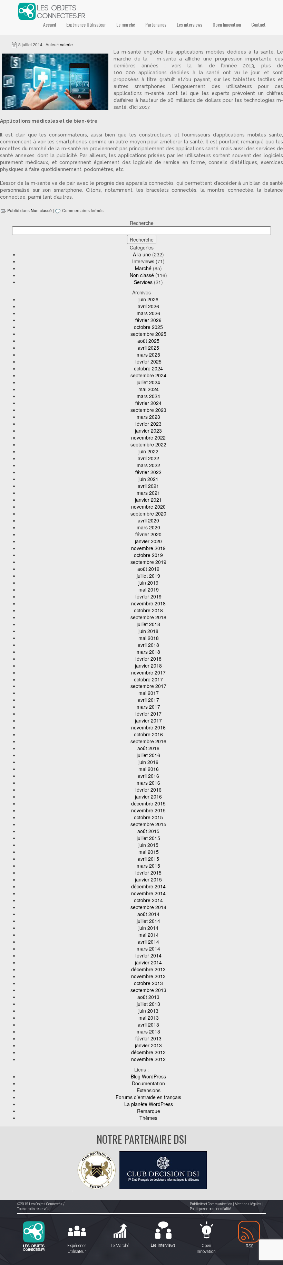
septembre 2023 (148, 409)
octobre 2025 (148, 326)
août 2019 (148, 568)
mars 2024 (148, 396)
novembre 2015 (148, 810)
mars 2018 (148, 651)
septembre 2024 (148, 375)
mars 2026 (148, 313)
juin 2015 (148, 844)
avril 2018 (148, 644)
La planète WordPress (148, 1104)
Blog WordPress (148, 1076)
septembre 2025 (148, 333)
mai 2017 (148, 692)
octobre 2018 (148, 610)
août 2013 (148, 996)
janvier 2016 (148, 796)
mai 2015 (148, 851)
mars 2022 (148, 465)
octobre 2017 (148, 679)
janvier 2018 (148, 665)
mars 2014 (148, 948)
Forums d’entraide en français (148, 1097)
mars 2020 (148, 527)
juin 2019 (148, 582)
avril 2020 (148, 520)
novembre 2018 (148, 603)
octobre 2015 (148, 817)
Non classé (41, 210)
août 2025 (148, 340)
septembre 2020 (148, 513)
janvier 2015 (148, 879)
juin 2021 (148, 478)
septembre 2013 (148, 989)
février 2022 (148, 472)
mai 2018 (148, 637)
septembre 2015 (148, 824)
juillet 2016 (148, 755)
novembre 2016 (148, 727)
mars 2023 (148, 416)
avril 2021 (148, 485)
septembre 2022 (148, 444)
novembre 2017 (148, 672)
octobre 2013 (148, 983)
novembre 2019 (148, 548)
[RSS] (249, 1232)
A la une (142, 254)
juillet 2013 (148, 1003)
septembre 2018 (148, 617)
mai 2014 (148, 934)
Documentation (148, 1083)
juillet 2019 (148, 575)
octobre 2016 (148, 734)
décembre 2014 (148, 886)
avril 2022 (148, 458)
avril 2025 (148, 347)
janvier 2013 (148, 1045)
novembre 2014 (148, 893)
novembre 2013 (148, 976)
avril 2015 (148, 858)
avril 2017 (148, 699)
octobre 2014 (148, 900)
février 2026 (148, 320)
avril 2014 (148, 941)
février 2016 (148, 789)
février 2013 (148, 1038)
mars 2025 (148, 354)
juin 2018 (148, 630)
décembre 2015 (148, 803)
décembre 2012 (148, 1052)
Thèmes (148, 1117)
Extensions (148, 1090)
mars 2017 (148, 706)
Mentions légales (248, 1204)
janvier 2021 (148, 499)
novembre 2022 (148, 437)
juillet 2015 (148, 837)
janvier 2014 (148, 962)
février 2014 (148, 955)
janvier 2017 (148, 720)
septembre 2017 (148, 685)
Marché (143, 268)
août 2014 (148, 913)
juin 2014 (148, 927)
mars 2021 (148, 492)
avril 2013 (148, 1024)
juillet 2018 (148, 624)
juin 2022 (148, 451)
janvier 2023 (148, 430)
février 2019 (148, 596)
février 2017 (148, 713)
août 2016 (148, 748)
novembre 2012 (148, 1059)
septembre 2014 (148, 907)
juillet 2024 (148, 382)
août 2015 (148, 831)
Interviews (143, 261)
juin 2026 (148, 299)
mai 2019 (148, 589)
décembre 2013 (148, 969)
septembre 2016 (148, 741)
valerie (66, 44)
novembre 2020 (148, 506)
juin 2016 (148, 761)
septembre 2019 (148, 561)
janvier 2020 (148, 541)
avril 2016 (148, 775)
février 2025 (148, 361)
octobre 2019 (148, 554)
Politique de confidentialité (210, 1209)
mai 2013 (148, 1017)
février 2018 (148, 658)
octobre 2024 (148, 368)
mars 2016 (148, 782)
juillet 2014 (148, 920)
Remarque (148, 1110)
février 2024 (148, 402)
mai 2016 (148, 768)
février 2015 (148, 872)
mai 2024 (148, 389)
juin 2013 (148, 1010)
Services (143, 282)
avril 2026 (148, 306)
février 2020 (148, 534)
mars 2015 (148, 865)
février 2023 (148, 423)
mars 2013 (148, 1031)
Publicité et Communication (211, 1204)
